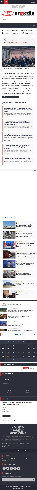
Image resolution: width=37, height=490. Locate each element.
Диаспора (16, 459)
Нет (5, 409)
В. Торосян (21, 488)
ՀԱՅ (2, 2)
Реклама (27, 450)
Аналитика (22, 459)
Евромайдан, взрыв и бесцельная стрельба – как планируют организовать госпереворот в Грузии (18, 109)
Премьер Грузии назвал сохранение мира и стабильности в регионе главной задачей (17, 159)
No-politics (24, 42)
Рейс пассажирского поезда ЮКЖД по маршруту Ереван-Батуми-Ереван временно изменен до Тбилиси (17, 122)
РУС (6, 2)
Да (5, 407)
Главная (10, 450)
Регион (8, 42)
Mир (12, 42)
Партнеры (20, 450)
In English (5, 97)
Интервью (11, 460)
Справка (28, 459)
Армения (17, 42)
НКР (12, 459)
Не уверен (7, 411)
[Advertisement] (18, 191)
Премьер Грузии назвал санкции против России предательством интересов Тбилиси (18, 134)
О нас (15, 450)
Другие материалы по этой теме (14, 103)
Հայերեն (15, 97)
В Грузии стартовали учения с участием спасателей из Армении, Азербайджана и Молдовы (16, 147)
